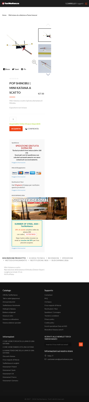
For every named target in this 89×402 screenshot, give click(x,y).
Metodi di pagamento (16, 260)
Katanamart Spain (9, 370)
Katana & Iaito (8, 316)
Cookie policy (49, 323)
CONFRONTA (33, 129)
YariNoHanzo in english (11, 363)
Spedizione (67, 258)
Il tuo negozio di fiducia (52, 305)
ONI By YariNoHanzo (10, 295)
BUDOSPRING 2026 (60, 260)
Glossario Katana (9, 356)
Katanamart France (9, 377)
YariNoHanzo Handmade (11, 305)
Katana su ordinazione (11, 319)
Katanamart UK (8, 374)
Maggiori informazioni (18, 162)
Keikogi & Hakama (9, 309)
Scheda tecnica (37, 258)
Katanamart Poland (10, 367)
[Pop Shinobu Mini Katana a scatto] (48, 35)
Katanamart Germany (10, 381)
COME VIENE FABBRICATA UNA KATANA (18, 347)
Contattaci (48, 295)
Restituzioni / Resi (39, 260)
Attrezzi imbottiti (9, 302)
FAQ (46, 298)
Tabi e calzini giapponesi (11, 298)
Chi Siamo (48, 302)
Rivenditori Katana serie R (53, 330)
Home (4, 15)
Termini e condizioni (51, 316)
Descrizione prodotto (14, 258)
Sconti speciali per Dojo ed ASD (55, 326)
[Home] (10, 3)
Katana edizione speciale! (12, 323)
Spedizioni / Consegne (52, 312)
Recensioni (53, 258)
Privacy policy (49, 319)
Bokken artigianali (9, 312)
